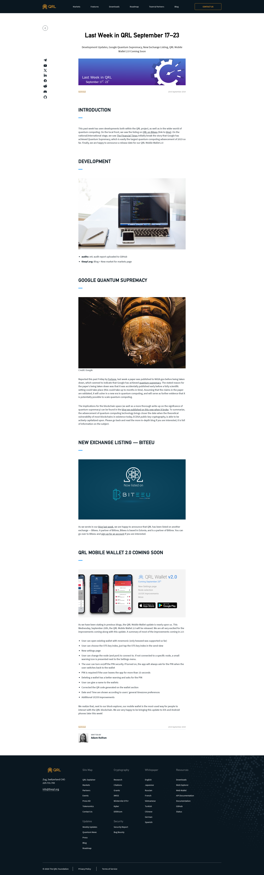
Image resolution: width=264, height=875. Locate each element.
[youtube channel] (45, 65)
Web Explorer (182, 785)
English (148, 779)
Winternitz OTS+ (121, 800)
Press (85, 837)
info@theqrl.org (51, 789)
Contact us (208, 7)
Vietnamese (150, 800)
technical (82, 91)
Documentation (183, 800)
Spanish (148, 822)
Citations (118, 785)
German (148, 817)
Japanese (149, 785)
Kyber (116, 806)
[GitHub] (45, 97)
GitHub (179, 806)
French (148, 795)
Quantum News (89, 832)
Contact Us (87, 811)
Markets (76, 6)
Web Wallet (181, 790)
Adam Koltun (99, 737)
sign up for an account (112, 533)
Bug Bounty (119, 832)
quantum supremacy (150, 382)
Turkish (148, 806)
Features (95, 6)
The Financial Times (127, 135)
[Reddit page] (45, 86)
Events (85, 795)
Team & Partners (156, 6)
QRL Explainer (88, 779)
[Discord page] (45, 91)
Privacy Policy (84, 868)
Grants (117, 790)
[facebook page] (45, 80)
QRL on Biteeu (150, 132)
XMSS (116, 795)
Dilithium (118, 811)
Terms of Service (109, 868)
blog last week (105, 526)
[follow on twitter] (45, 70)
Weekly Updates (89, 827)
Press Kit (86, 800)
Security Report (121, 827)
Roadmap (134, 6)
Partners (86, 790)
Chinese (148, 811)
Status (179, 811)
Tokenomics (88, 806)
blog (168, 132)
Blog (176, 6)
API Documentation (185, 795)
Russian (148, 790)
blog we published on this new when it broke (145, 409)
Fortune (112, 379)
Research (118, 779)
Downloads (114, 6)
